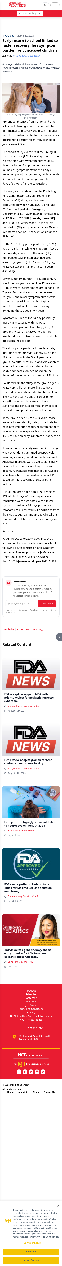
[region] (31, 1233)
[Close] (58, 1205)
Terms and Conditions (31, 1008)
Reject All (31, 1251)
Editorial (31, 1001)
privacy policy (11, 612)
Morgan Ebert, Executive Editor (23, 706)
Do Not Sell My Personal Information (31, 1016)
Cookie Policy (52, 1236)
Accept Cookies (31, 1260)
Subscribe (45, 603)
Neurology (38, 629)
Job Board (31, 1005)
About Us (31, 990)
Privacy (31, 1012)
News (36, 1092)
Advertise (31, 994)
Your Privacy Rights (31, 1019)
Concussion (23, 629)
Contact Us (31, 998)
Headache (9, 629)
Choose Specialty (27, 13)
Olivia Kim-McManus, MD (20, 961)
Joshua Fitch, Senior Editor (21, 830)
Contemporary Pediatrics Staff (23, 896)
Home (10, 1092)
